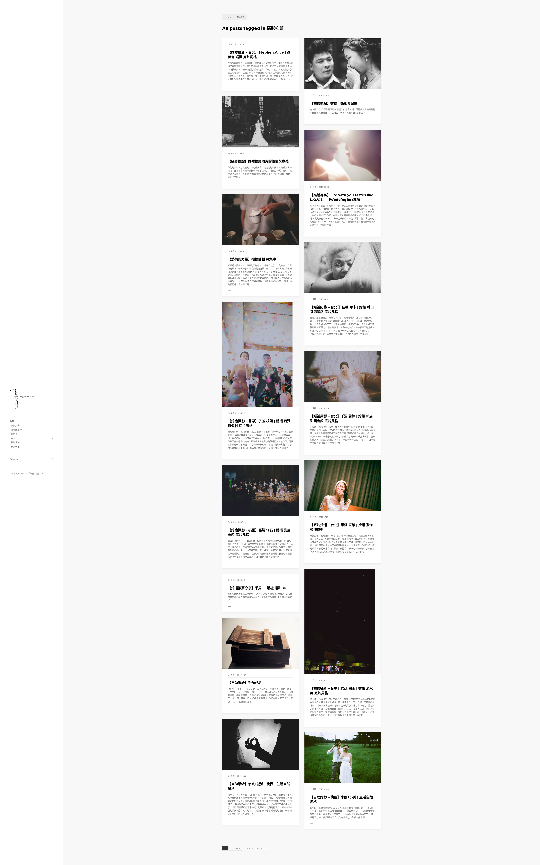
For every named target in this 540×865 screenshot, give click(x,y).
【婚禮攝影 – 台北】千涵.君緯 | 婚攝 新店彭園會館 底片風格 (341, 418)
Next (238, 848)
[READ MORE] (235, 85)
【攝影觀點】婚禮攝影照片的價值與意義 (258, 161)
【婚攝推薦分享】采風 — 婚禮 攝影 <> (257, 588)
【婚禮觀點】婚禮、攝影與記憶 (333, 103)
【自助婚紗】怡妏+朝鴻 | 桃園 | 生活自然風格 (259, 786)
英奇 (232, 44)
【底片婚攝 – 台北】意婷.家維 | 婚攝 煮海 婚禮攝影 (341, 527)
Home (228, 17)
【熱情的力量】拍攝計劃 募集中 (252, 259)
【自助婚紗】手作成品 (245, 683)
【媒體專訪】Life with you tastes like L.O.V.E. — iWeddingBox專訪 (341, 197)
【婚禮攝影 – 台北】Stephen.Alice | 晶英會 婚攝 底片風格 (259, 54)
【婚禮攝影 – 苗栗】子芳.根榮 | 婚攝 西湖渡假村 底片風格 (259, 423)
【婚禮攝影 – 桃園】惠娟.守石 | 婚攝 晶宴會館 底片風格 (259, 532)
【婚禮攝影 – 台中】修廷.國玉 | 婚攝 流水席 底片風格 (341, 690)
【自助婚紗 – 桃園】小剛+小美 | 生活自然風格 (341, 799)
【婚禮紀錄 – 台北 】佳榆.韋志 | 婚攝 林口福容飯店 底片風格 (342, 309)
